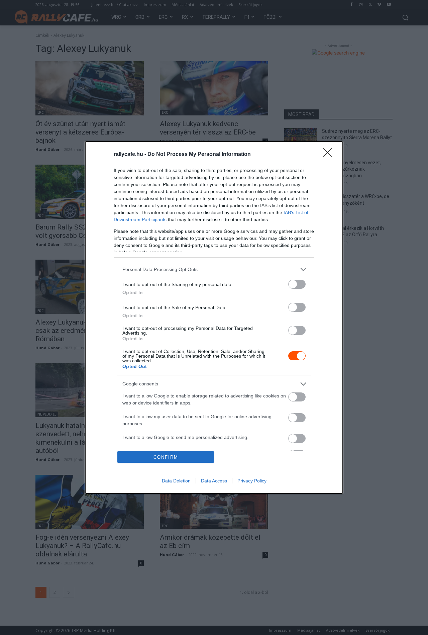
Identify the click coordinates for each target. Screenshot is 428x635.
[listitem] (214, 269)
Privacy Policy (251, 480)
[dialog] (214, 317)
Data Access (214, 480)
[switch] (297, 284)
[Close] (329, 154)
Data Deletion (176, 480)
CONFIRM (165, 457)
